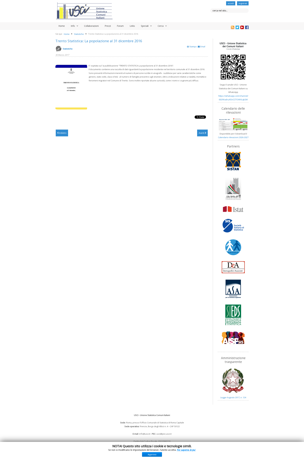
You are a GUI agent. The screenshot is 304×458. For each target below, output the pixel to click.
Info (73, 25)
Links (132, 25)
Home (61, 25)
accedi (231, 3)
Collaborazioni (91, 25)
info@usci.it (144, 433)
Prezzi (108, 25)
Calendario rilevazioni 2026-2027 (233, 137)
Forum (120, 25)
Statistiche (68, 48)
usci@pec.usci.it (163, 433)
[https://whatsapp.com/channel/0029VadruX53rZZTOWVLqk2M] (233, 60)
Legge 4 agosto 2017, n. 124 (233, 397)
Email (202, 46)
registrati (243, 3)
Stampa (193, 46)
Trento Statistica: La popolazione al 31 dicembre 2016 (98, 41)
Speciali (145, 25)
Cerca (161, 25)
